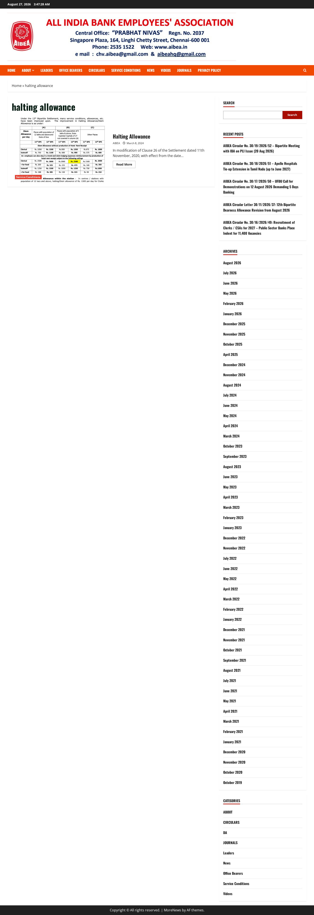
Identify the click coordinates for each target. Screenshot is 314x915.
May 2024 (229, 415)
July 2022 (229, 558)
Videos (166, 70)
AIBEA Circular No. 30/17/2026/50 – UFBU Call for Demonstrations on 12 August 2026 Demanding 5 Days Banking (260, 187)
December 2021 (234, 629)
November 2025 (234, 334)
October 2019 (232, 782)
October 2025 (232, 344)
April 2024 (230, 425)
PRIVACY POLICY (209, 70)
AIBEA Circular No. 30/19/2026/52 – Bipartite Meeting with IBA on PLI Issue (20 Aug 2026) (261, 148)
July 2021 (229, 680)
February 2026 (233, 303)
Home (11, 70)
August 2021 (232, 670)
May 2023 (229, 487)
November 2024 (234, 374)
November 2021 (234, 639)
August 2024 (232, 385)
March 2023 (231, 507)
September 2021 (234, 660)
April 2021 (230, 711)
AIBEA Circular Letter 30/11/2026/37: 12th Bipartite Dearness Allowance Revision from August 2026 (259, 207)
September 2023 (235, 456)
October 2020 (232, 772)
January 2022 (232, 619)
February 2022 (233, 609)
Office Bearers (233, 873)
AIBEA (116, 143)
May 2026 (230, 293)
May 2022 (229, 578)
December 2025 (234, 323)
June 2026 (230, 283)
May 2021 (229, 700)
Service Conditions (126, 70)
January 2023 (232, 527)
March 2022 (231, 599)
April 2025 (230, 354)
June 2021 (230, 690)
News (150, 70)
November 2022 (234, 548)
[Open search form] (305, 70)
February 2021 (233, 731)
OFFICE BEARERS (70, 70)
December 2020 (234, 751)
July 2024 (229, 395)
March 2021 (231, 721)
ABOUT (26, 70)
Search (229, 102)
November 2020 (234, 762)
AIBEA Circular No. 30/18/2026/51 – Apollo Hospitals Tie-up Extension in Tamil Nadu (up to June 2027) (260, 166)
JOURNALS (184, 70)
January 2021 (232, 741)
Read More (125, 165)
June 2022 (230, 568)
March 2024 (231, 436)
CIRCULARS (97, 70)
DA (225, 832)
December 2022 (234, 537)
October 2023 (232, 446)
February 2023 (233, 517)
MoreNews (172, 910)
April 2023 (230, 497)
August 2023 (232, 466)
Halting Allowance (61, 149)
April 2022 (230, 588)
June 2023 (230, 476)
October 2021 (232, 649)
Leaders (47, 70)
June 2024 (230, 405)
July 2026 (230, 272)
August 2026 (232, 262)
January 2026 (232, 313)
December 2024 (234, 364)
